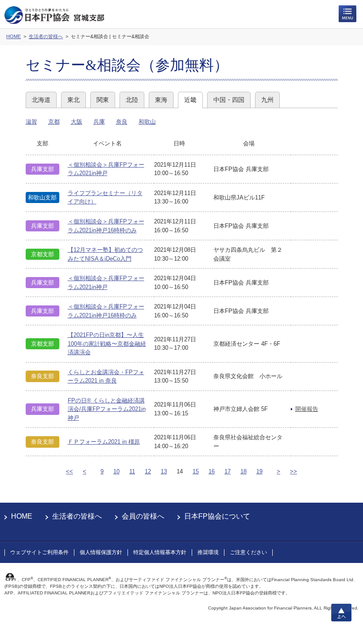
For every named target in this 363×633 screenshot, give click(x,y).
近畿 (190, 99)
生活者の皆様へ (77, 516)
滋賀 (31, 121)
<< (69, 471)
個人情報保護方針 (101, 552)
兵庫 (99, 121)
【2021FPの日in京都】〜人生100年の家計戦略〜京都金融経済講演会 (107, 344)
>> (293, 471)
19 (259, 471)
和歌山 (147, 121)
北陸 (132, 99)
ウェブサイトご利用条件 (39, 552)
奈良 (121, 121)
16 (212, 471)
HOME (21, 516)
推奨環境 (208, 552)
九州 (267, 99)
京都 (54, 121)
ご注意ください (248, 552)
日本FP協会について (217, 516)
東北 (73, 99)
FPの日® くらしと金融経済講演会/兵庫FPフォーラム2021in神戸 (107, 409)
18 (243, 471)
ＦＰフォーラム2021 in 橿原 (104, 441)
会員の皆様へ (143, 516)
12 (148, 471)
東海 (161, 99)
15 (196, 471)
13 (164, 471)
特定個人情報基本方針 (159, 552)
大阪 (76, 121)
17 (227, 471)
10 (116, 471)
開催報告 (306, 409)
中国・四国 (228, 99)
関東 (103, 99)
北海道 (41, 99)
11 (132, 471)
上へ (341, 612)
